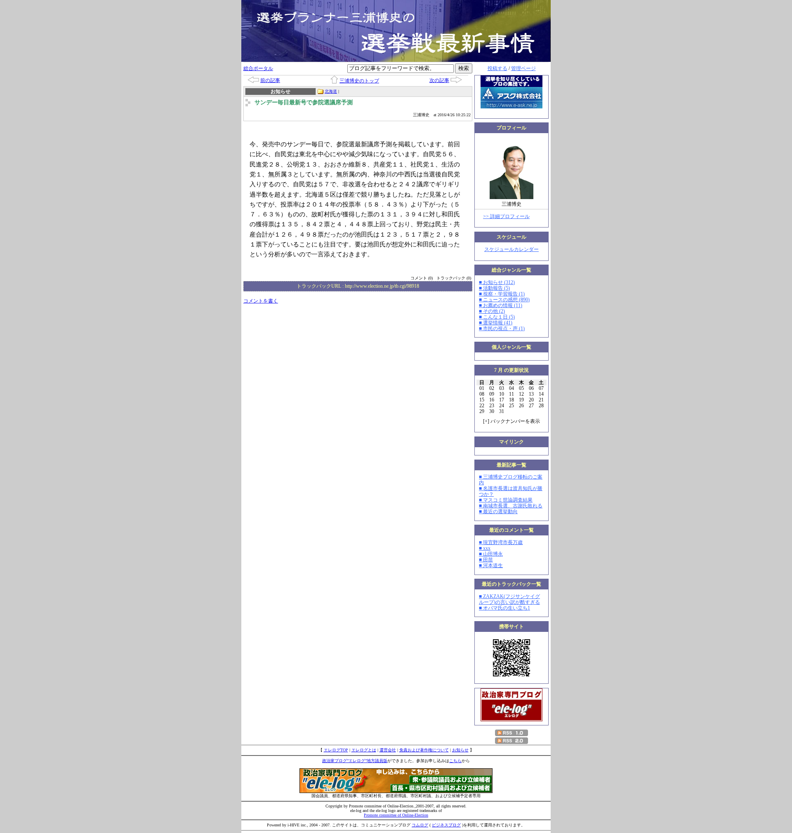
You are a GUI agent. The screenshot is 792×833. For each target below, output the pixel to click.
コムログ (420, 825)
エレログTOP (336, 750)
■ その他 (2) (492, 311)
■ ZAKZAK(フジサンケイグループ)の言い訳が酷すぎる (509, 599)
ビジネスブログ (446, 825)
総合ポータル (258, 68)
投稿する (497, 68)
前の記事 (270, 80)
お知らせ (460, 750)
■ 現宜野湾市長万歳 (501, 542)
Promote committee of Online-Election (396, 815)
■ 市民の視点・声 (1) (502, 328)
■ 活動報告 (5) (494, 288)
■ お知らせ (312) (497, 282)
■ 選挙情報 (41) (495, 323)
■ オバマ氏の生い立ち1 (504, 608)
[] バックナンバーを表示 (511, 421)
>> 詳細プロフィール (506, 216)
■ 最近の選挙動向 (498, 511)
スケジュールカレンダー (511, 249)
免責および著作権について (424, 750)
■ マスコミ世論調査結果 (506, 500)
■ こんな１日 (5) (497, 317)
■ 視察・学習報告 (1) (502, 294)
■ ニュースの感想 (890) (504, 300)
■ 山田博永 (491, 554)
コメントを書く (260, 301)
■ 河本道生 (491, 565)
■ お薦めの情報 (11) (500, 305)
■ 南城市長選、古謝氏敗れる (510, 506)
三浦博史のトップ (359, 81)
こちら (455, 760)
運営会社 (388, 750)
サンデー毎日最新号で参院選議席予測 (304, 102)
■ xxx (484, 548)
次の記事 (439, 80)
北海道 (331, 91)
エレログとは (363, 750)
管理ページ (523, 68)
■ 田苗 (486, 560)
